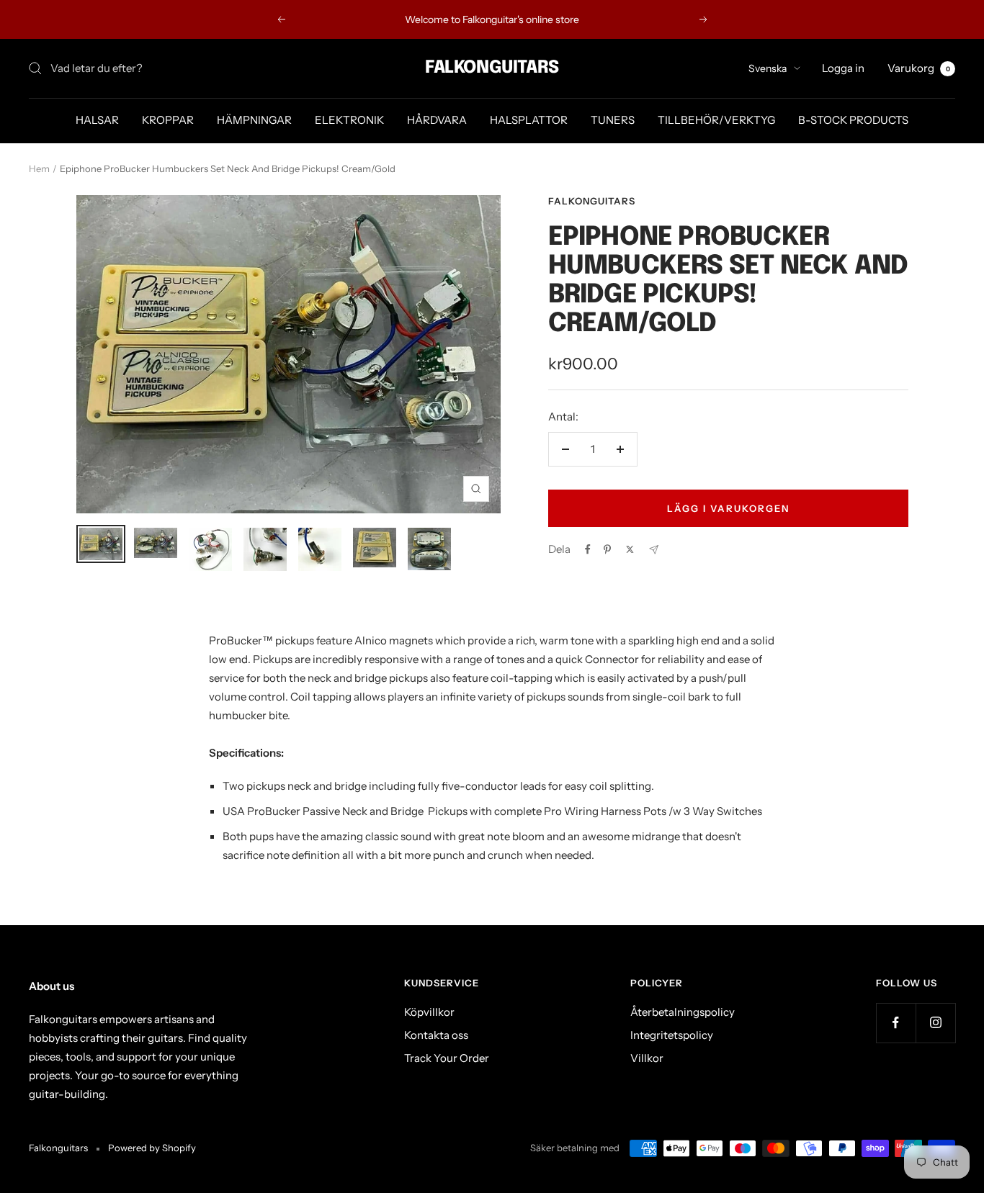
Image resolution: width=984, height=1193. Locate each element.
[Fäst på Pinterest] (607, 549)
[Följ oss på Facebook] (896, 1023)
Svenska (767, 68)
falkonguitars (591, 201)
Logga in (843, 68)
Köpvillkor (429, 1012)
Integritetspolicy (671, 1035)
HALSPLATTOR (529, 120)
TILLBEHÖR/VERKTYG (716, 120)
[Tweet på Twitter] (630, 549)
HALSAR (97, 120)
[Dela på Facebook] (588, 549)
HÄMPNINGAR (254, 120)
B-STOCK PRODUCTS (853, 120)
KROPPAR (168, 120)
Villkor (646, 1058)
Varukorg (918, 68)
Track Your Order (446, 1058)
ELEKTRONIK (349, 120)
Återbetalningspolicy (682, 1012)
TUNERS (613, 120)
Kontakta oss (436, 1035)
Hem (39, 168)
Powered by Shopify (152, 1147)
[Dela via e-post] (653, 549)
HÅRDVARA (437, 120)
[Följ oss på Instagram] (935, 1023)
